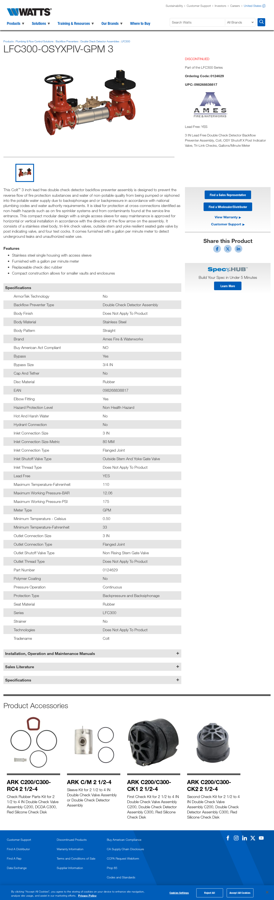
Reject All (209, 892)
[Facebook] (227, 838)
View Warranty (226, 217)
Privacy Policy (87, 895)
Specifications (18, 680)
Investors (220, 5)
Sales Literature (19, 666)
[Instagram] (236, 838)
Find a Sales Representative (228, 195)
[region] (137, 892)
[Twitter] (252, 838)
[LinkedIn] (244, 838)
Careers (235, 5)
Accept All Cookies (239, 892)
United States (252, 5)
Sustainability (174, 5)
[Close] (267, 892)
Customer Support (199, 5)
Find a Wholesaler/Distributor (228, 207)
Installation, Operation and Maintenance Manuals (50, 653)
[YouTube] (261, 838)
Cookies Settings (179, 892)
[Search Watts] (261, 22)
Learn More (227, 286)
